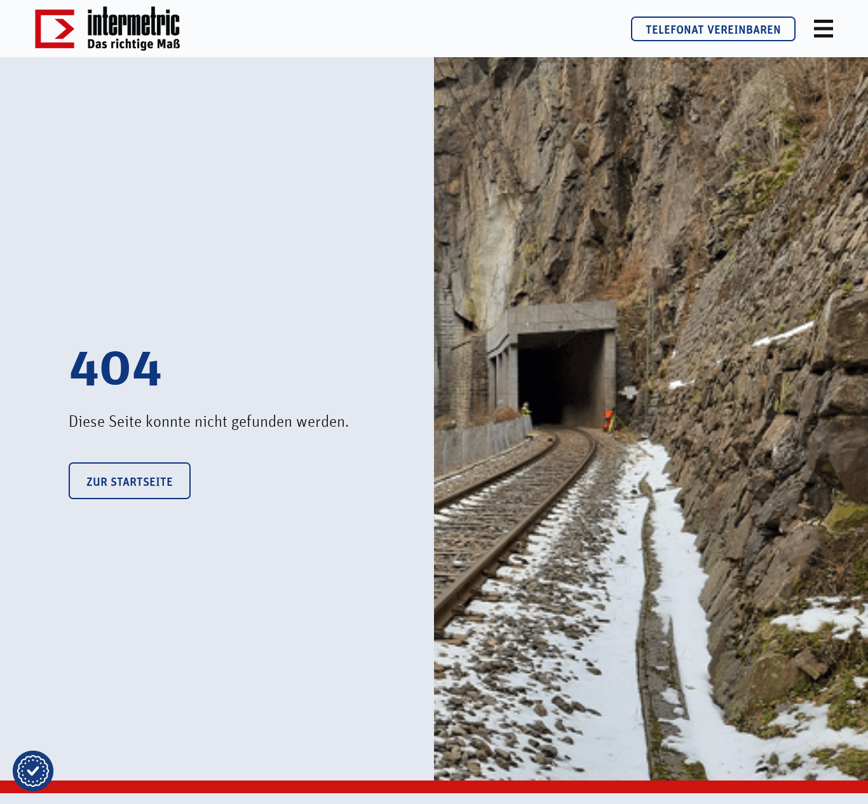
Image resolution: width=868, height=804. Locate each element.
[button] (33, 771)
